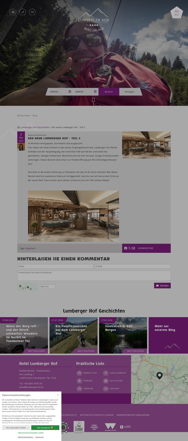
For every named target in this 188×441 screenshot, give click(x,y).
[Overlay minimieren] (57, 394)
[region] (30, 410)
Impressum (39, 437)
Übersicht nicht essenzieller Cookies (31, 433)
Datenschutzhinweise (25, 437)
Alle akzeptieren (43, 428)
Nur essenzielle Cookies (16, 428)
